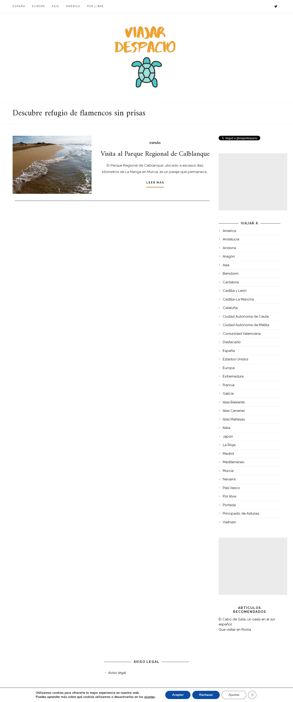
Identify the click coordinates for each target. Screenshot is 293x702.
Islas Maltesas (234, 419)
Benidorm (231, 273)
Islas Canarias (234, 411)
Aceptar (178, 695)
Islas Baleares (234, 402)
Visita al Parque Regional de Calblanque (155, 154)
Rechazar (206, 695)
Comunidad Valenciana (242, 334)
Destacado (232, 342)
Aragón (229, 256)
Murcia (228, 471)
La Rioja (229, 445)
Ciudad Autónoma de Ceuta (246, 316)
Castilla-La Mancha (238, 299)
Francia (228, 385)
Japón (228, 436)
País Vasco (231, 488)
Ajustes (233, 695)
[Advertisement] (253, 181)
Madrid (228, 454)
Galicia (228, 393)
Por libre (95, 6)
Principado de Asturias (241, 513)
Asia (55, 6)
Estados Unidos (235, 359)
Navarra (229, 479)
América (73, 6)
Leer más (155, 182)
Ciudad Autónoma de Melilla (246, 325)
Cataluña (230, 308)
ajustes (149, 697)
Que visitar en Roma (235, 630)
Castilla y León (235, 291)
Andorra (229, 248)
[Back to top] (283, 692)
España (19, 6)
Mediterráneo (233, 462)
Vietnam (229, 522)
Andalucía (231, 239)
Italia (226, 428)
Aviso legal (117, 673)
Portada (229, 505)
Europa (38, 6)
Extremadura (233, 376)
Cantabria (231, 282)
